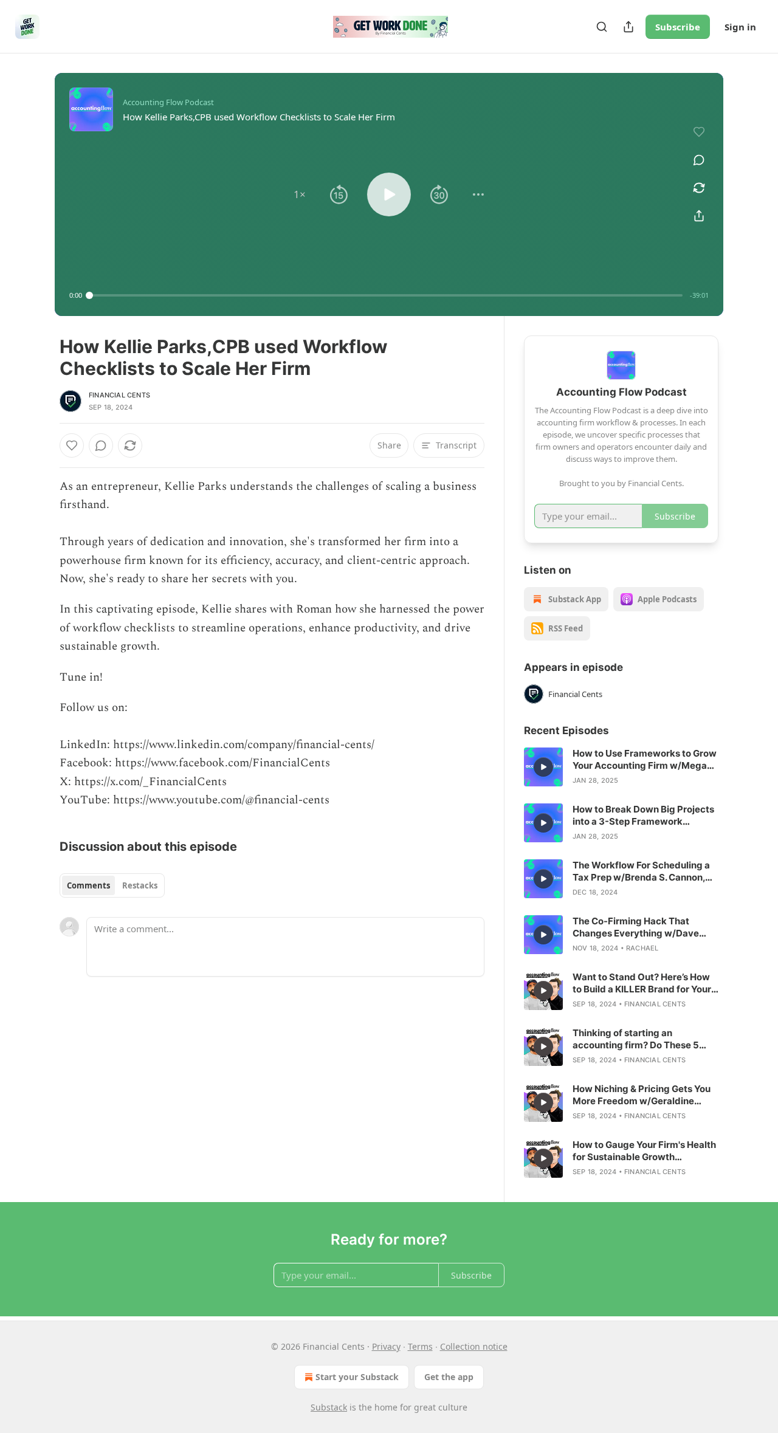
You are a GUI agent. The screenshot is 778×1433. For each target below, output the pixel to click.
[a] (543, 767)
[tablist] (112, 885)
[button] (299, 194)
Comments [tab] (88, 885)
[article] (621, 767)
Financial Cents (119, 395)
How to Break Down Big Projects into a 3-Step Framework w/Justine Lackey (643, 815)
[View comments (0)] (699, 160)
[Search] (602, 27)
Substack (329, 1407)
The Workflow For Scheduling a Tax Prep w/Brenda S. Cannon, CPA (641, 871)
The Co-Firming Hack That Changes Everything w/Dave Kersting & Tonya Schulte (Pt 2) (641, 927)
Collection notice (474, 1346)
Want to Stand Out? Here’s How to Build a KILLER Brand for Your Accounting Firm (642, 983)
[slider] (386, 295)
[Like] (72, 445)
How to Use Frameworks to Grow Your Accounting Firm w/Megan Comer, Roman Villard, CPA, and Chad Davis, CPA (645, 759)
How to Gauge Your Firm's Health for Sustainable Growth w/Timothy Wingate (644, 1151)
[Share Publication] (628, 27)
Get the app (448, 1377)
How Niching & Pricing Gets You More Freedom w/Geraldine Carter (642, 1095)
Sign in (740, 27)
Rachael (642, 948)
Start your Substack (357, 1377)
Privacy (386, 1346)
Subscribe (677, 27)
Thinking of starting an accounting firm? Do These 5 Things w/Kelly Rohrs (636, 1039)
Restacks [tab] (139, 885)
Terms (420, 1346)
